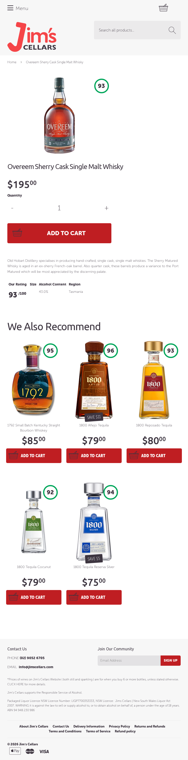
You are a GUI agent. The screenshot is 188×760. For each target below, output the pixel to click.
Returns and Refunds (149, 726)
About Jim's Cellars (33, 726)
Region (75, 284)
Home (11, 62)
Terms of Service (98, 731)
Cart (148, 8)
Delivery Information (89, 726)
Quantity (14, 195)
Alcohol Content (52, 284)
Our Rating (18, 284)
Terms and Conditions (65, 731)
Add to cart (33, 455)
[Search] (173, 30)
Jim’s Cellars (28, 744)
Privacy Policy (119, 726)
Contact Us (61, 726)
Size (33, 284)
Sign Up (170, 660)
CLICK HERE (15, 684)
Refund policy (125, 731)
